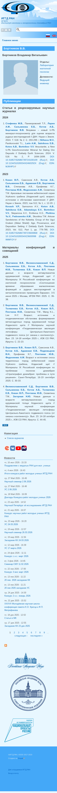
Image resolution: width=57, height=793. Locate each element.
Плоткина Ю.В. (14, 190)
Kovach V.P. (12, 206)
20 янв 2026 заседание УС (17, 588)
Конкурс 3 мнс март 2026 (16, 572)
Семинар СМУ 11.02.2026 (16, 564)
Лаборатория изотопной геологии (47, 68)
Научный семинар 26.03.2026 (18, 532)
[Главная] (18, 13)
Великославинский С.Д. (40, 263)
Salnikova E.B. (46, 143)
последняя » (36, 636)
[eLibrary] (7, 450)
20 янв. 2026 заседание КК (17, 580)
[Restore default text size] (6, 31)
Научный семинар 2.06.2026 (17, 482)
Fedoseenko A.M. (21, 216)
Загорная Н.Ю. (22, 396)
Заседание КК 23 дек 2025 (17, 626)
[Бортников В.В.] (48, 36)
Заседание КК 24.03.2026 (16, 540)
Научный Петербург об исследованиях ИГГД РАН (28, 505)
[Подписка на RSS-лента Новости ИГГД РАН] (6, 646)
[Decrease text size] (2, 31)
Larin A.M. (30, 143)
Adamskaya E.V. (33, 209)
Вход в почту (13, 773)
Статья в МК (10, 618)
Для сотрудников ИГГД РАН (19, 770)
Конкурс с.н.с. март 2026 (16, 556)
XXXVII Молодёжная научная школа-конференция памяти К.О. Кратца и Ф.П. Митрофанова (23, 607)
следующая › (21, 636)
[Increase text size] (10, 31)
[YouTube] (18, 450)
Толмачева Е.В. (22, 269)
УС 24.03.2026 (11, 524)
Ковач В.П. (12, 180)
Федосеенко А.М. (32, 190)
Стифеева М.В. (14, 123)
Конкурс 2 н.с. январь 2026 (17, 596)
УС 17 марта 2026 (12, 548)
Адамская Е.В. (33, 183)
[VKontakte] (12, 450)
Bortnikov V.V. (26, 146)
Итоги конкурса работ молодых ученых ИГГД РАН (28, 473)
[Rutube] (24, 450)
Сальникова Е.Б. (24, 126)
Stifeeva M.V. (47, 140)
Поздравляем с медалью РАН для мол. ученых (27, 466)
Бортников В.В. (15, 130)
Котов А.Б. (46, 126)
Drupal (21, 758)
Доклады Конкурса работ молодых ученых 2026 (27, 497)
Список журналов (15, 438)
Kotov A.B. (11, 146)
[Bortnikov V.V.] (54, 36)
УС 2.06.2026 (10, 489)
